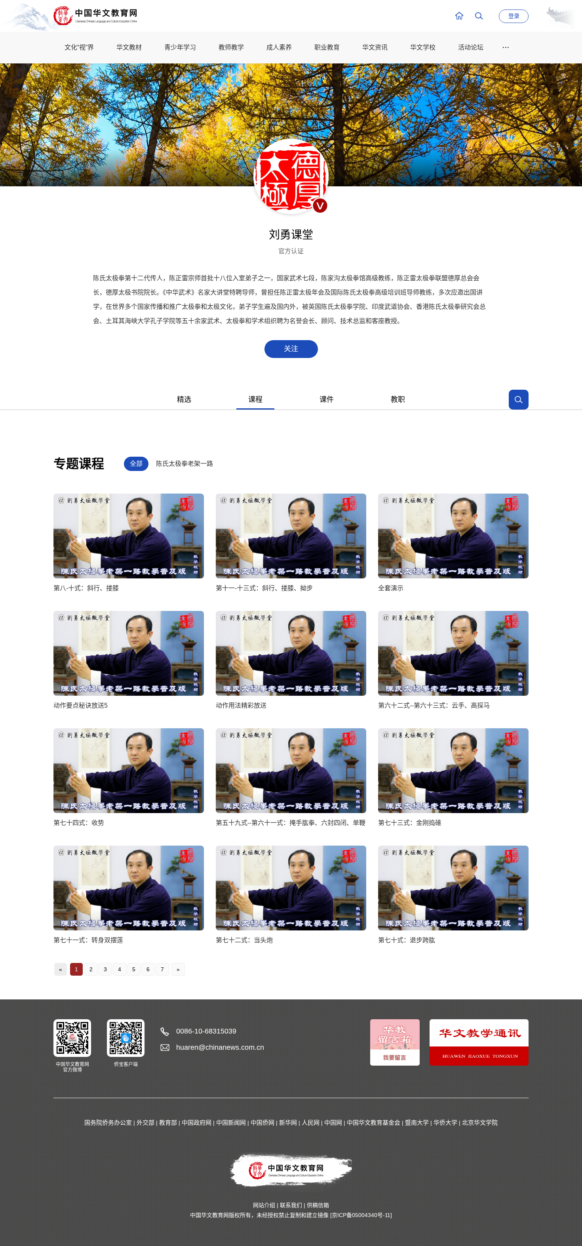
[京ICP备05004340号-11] (361, 1215)
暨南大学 (417, 1122)
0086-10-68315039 (206, 1031)
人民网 (311, 1122)
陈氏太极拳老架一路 (184, 463)
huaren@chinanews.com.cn (220, 1047)
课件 (327, 400)
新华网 (288, 1122)
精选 (184, 400)
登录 (513, 16)
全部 (136, 463)
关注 (291, 349)
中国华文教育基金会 (373, 1122)
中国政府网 (196, 1122)
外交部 (145, 1122)
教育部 (168, 1122)
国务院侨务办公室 (108, 1122)
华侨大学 (445, 1122)
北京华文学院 (480, 1122)
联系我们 (291, 1205)
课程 (255, 400)
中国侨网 (262, 1122)
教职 (398, 400)
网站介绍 (264, 1205)
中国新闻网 (231, 1122)
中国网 (333, 1122)
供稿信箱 (318, 1205)
